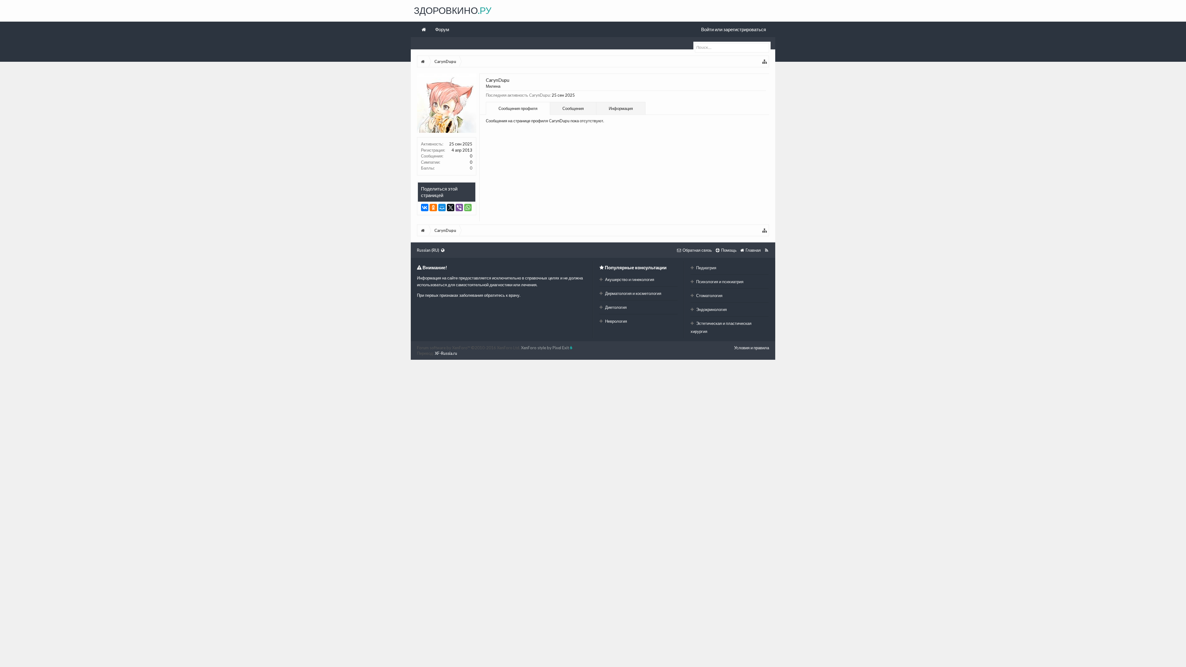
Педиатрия (705, 267)
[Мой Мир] (442, 207)
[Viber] (459, 207)
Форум (442, 29)
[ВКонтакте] (424, 207)
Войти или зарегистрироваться (733, 29)
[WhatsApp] (468, 207)
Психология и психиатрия (719, 281)
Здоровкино (452, 10)
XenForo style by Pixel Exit (545, 347)
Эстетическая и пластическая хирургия (721, 327)
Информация (621, 108)
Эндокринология (711, 309)
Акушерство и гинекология (629, 279)
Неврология (615, 321)
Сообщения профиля (517, 108)
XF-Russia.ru (446, 353)
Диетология (615, 307)
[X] (450, 207)
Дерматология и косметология (632, 293)
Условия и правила (751, 347)
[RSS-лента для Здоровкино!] (766, 250)
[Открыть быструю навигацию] (764, 61)
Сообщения (573, 108)
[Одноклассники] (433, 207)
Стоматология (708, 295)
